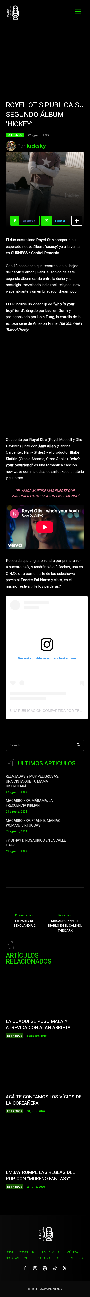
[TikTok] (55, 1269)
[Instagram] (35, 1269)
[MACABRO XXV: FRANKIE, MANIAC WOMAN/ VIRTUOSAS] (77, 825)
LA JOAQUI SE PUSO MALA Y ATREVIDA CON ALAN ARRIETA (38, 1024)
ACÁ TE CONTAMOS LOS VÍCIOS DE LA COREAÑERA (44, 1100)
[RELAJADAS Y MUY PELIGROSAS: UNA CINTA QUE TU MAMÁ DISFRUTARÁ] (77, 781)
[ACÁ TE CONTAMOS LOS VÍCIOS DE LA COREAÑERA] (45, 1068)
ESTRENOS (15, 135)
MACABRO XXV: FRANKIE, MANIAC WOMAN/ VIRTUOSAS (33, 823)
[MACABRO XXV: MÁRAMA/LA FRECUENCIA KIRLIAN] (77, 805)
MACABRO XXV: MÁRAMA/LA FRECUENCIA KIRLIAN (29, 803)
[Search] (78, 745)
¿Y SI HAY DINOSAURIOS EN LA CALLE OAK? (36, 843)
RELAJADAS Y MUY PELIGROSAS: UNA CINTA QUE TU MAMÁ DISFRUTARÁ (32, 781)
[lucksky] (12, 146)
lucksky (36, 145)
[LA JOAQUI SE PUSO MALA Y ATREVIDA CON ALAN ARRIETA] (45, 992)
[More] (77, 221)
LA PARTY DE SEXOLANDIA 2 (25, 923)
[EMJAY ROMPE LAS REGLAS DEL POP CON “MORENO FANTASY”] (45, 1143)
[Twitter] (65, 1269)
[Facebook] (25, 1269)
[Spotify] (45, 1269)
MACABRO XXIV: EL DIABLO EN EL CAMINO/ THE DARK (65, 925)
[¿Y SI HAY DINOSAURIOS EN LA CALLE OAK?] (77, 845)
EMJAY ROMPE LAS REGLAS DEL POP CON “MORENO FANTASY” (40, 1175)
